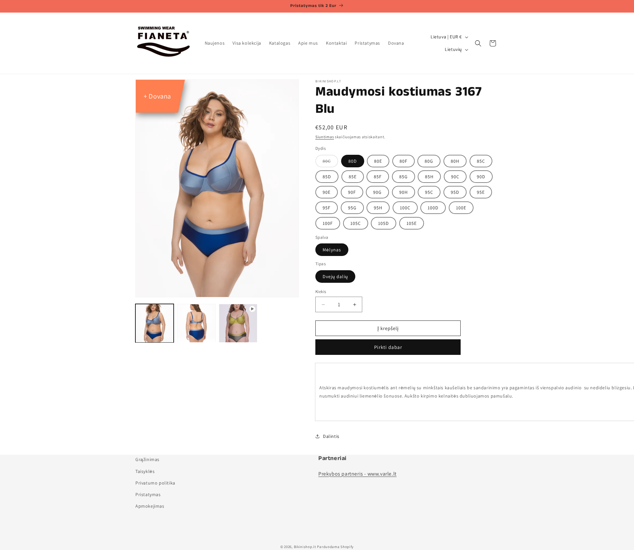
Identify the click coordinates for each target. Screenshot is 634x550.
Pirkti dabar (388, 347)
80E (378, 161)
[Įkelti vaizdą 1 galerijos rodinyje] (154, 323)
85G (403, 177)
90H (403, 192)
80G (429, 161)
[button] (478, 43)
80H (455, 161)
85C (481, 161)
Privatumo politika (155, 483)
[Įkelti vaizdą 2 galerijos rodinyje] (196, 323)
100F (328, 223)
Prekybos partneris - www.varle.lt (357, 473)
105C (355, 223)
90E (327, 192)
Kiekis (320, 291)
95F (327, 208)
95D (455, 192)
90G (377, 192)
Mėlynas (332, 250)
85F (378, 177)
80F (403, 161)
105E (411, 223)
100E (461, 208)
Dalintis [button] (331, 436)
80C (327, 161)
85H (429, 177)
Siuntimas (324, 136)
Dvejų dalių (335, 276)
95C (429, 192)
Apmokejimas (149, 506)
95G (352, 208)
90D (481, 177)
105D (383, 223)
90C (455, 177)
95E (481, 192)
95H (378, 208)
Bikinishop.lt (305, 546)
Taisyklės (145, 471)
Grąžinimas (147, 459)
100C (405, 208)
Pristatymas (148, 494)
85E (353, 177)
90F (352, 192)
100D (433, 208)
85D (327, 177)
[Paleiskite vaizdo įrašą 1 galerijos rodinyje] (238, 323)
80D (352, 161)
